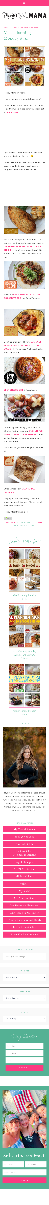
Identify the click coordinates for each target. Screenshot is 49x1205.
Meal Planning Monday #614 (24, 712)
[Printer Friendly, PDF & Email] (8, 518)
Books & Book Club (24, 927)
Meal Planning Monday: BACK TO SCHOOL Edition (24, 654)
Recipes (25, 1012)
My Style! (24, 891)
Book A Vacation (25, 836)
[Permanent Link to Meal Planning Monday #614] (24, 707)
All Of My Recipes (12, 27)
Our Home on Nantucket (25, 905)
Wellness (24, 883)
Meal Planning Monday (25, 525)
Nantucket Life (24, 844)
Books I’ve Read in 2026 (24, 934)
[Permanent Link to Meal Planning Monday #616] (24, 591)
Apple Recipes (24, 862)
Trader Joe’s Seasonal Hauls (24, 920)
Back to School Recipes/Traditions (24, 853)
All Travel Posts (24, 876)
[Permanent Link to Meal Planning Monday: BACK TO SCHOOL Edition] (24, 647)
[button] (24, 3)
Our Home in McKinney (24, 912)
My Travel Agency (25, 829)
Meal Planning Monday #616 (24, 597)
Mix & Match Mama (24, 15)
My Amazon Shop (24, 898)
